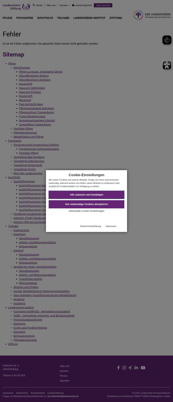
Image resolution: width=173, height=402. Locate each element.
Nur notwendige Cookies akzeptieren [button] (86, 204)
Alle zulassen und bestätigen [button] (86, 194)
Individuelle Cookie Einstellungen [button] (86, 211)
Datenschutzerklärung (90, 226)
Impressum (111, 226)
